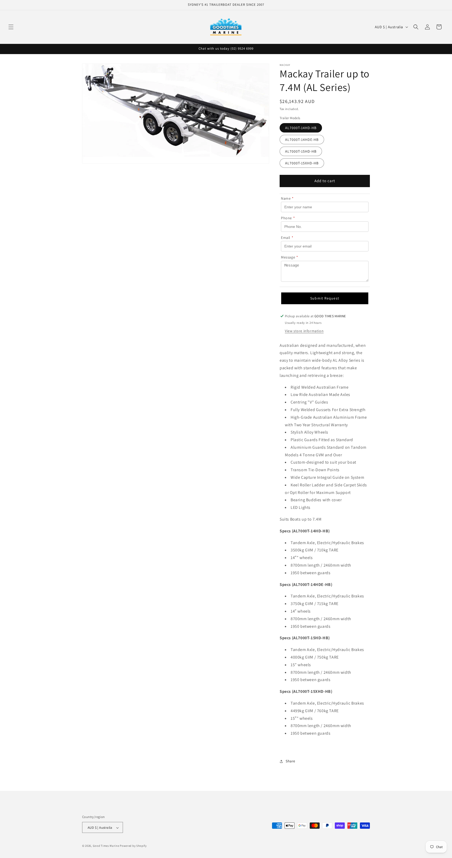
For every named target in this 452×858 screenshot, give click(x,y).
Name (287, 198)
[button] (11, 27)
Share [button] (290, 761)
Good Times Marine (106, 846)
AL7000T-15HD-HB (301, 151)
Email (287, 237)
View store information (304, 331)
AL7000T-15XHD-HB (302, 163)
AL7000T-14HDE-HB (302, 139)
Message (289, 257)
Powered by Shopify (133, 846)
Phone (288, 218)
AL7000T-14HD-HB (301, 127)
